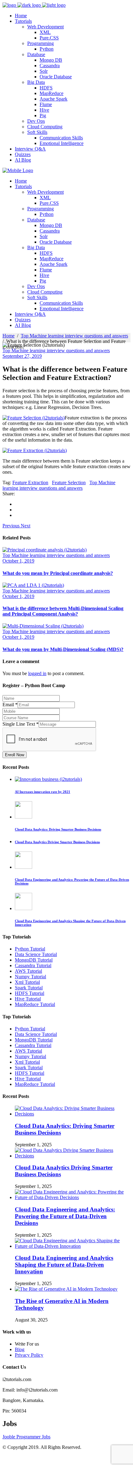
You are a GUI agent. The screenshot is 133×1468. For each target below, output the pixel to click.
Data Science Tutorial (36, 954)
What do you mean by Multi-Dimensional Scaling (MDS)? (62, 649)
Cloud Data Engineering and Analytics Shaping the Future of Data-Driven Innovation (64, 1265)
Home (8, 335)
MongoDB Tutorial (34, 960)
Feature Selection (69, 482)
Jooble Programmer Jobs (26, 1436)
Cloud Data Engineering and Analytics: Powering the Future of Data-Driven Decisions (65, 1216)
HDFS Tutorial (29, 993)
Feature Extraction (30, 482)
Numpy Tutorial (30, 976)
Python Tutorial (30, 948)
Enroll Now (14, 755)
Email (10, 704)
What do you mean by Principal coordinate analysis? (57, 573)
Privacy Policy (29, 1355)
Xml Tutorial (27, 982)
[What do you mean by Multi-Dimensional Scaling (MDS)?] (43, 626)
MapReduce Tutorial (35, 1004)
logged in (37, 673)
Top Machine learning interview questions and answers (74, 335)
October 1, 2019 (18, 560)
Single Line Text (20, 724)
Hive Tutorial (28, 998)
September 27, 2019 (22, 356)
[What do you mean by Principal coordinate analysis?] (44, 549)
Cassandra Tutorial (33, 965)
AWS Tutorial (28, 971)
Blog (19, 1349)
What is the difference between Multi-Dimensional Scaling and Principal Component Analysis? (62, 611)
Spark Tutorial (29, 987)
